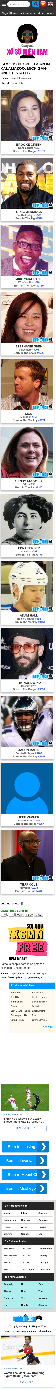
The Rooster (10, 1255)
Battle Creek (38, 992)
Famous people (8, 78)
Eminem (8, 1298)
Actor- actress (27, 13)
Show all (48, 1026)
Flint (34, 1015)
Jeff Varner (28, 817)
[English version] (50, 5)
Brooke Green (29, 144)
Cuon (41, 1284)
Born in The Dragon (29, 151)
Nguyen (42, 1298)
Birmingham (16, 1001)
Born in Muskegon (22, 1188)
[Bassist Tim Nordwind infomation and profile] (27, 678)
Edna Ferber (29, 548)
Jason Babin (29, 750)
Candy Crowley (29, 481)
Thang (7, 1291)
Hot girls (14, 13)
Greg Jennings (29, 212)
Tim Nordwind (29, 682)
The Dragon (27, 1269)
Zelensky (9, 1284)
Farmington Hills (18, 1015)
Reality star (29, 820)
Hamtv (24, 1305)
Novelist (29, 551)
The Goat (26, 1248)
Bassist (29, 686)
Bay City (14, 997)
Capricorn (26, 1220)
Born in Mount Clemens (28, 1174)
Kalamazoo (25, 78)
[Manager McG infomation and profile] (27, 409)
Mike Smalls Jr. (28, 279)
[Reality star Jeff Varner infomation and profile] (27, 813)
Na (22, 1284)
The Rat (8, 1262)
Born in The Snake (29, 352)
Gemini (8, 1234)
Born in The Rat (28, 487)
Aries (24, 1227)
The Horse (9, 1248)
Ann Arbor (15, 992)
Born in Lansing (21, 1147)
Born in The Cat (28, 891)
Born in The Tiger (29, 285)
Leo (40, 1234)
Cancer (25, 1234)
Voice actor (29, 349)
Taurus (42, 1227)
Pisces (7, 1227)
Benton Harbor (39, 997)
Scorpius (43, 1213)
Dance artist (29, 147)
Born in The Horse (29, 823)
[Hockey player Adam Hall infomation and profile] (27, 611)
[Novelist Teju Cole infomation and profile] (27, 880)
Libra (24, 1213)
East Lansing (38, 1010)
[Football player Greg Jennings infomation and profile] (27, 207)
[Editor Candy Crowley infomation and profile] (27, 476)
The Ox (25, 1262)
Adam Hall (29, 615)
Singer (5, 13)
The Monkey (45, 1248)
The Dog (25, 1255)
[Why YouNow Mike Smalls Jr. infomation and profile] (27, 275)
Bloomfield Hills (40, 1001)
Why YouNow (29, 282)
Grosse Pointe (39, 1020)
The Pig (42, 1255)
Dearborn (15, 1006)
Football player (28, 215)
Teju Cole (28, 884)
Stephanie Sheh (29, 346)
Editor (29, 484)
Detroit (35, 1006)
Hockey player (29, 618)
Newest (50, 13)
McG (29, 413)
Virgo (7, 1213)
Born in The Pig (28, 218)
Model (41, 13)
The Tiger (43, 1262)
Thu (40, 1291)
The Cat (8, 1269)
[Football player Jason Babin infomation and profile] (27, 746)
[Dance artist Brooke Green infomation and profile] (27, 140)
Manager (28, 417)
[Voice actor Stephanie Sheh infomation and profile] (27, 342)
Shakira (42, 1305)
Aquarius (43, 1220)
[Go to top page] (53, 1387)
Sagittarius (10, 1220)
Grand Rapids (17, 1020)
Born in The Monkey (29, 420)
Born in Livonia (19, 1161)
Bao (23, 1291)
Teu (23, 1298)
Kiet (6, 1305)
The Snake (44, 1269)
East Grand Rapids (20, 1010)
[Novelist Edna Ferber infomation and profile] (27, 544)
